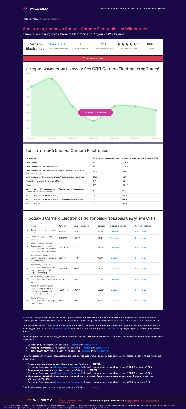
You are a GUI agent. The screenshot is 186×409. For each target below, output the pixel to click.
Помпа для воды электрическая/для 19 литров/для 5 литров (43, 300)
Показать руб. (62, 328)
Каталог (37, 19)
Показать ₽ (58, 44)
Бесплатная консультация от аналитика (121, 8)
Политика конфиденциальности (71, 400)
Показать (73, 344)
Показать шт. (140, 231)
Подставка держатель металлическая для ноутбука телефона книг (43, 258)
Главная (27, 19)
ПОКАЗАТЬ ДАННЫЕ (96, 112)
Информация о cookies (67, 402)
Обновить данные (94, 58)
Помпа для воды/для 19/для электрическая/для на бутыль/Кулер (43, 279)
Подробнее (92, 387)
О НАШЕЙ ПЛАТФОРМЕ (153, 8)
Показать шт (60, 367)
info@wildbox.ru (132, 400)
